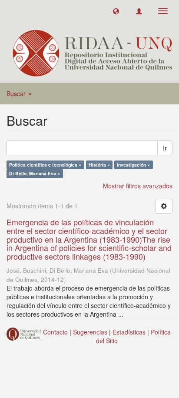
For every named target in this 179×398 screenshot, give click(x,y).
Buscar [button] (17, 93)
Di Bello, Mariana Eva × (34, 173)
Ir (165, 148)
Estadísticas (129, 332)
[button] (116, 10)
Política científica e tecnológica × (45, 164)
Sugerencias (90, 332)
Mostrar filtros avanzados (137, 185)
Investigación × (133, 164)
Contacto (55, 332)
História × (99, 164)
